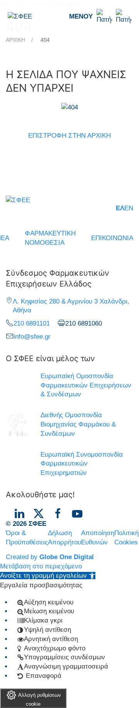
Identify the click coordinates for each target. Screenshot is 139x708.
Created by (50, 557)
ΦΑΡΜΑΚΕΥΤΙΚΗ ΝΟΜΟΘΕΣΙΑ (50, 238)
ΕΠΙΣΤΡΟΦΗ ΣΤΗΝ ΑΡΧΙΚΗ (69, 135)
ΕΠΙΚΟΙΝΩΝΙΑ (112, 238)
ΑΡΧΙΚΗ (15, 40)
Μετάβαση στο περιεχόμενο (41, 566)
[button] (100, 16)
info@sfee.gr (32, 336)
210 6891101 (32, 323)
